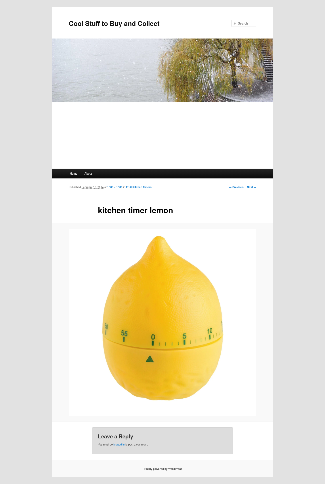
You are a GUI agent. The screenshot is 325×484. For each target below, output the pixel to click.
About (88, 173)
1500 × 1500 (114, 187)
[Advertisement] (162, 135)
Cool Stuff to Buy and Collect (114, 23)
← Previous (236, 187)
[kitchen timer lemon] (162, 322)
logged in (119, 444)
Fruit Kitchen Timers (139, 187)
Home (73, 173)
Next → (251, 187)
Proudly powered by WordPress (162, 469)
